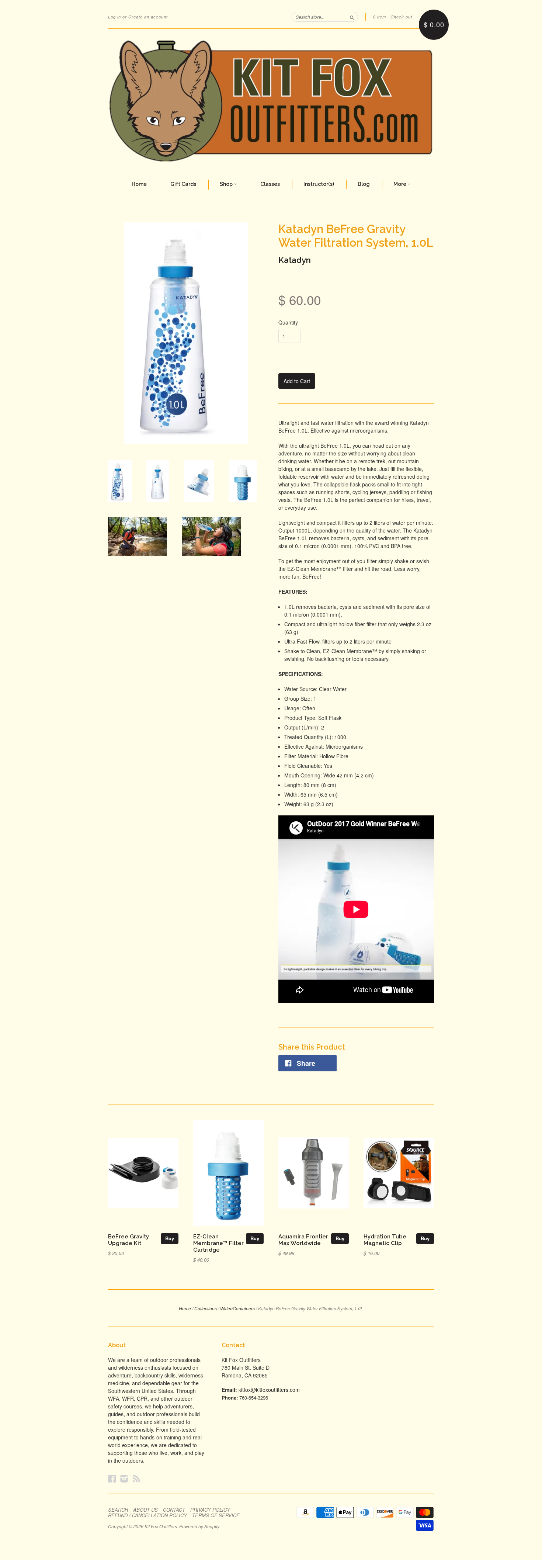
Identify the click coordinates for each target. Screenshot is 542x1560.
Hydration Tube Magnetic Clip (385, 1239)
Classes (270, 184)
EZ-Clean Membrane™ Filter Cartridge (218, 1243)
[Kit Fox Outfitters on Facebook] (112, 1478)
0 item (379, 17)
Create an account (148, 17)
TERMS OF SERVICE (216, 1515)
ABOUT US (145, 1509)
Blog (364, 184)
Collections (205, 1308)
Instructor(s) (318, 184)
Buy (169, 1238)
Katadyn (294, 260)
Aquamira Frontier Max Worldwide (303, 1239)
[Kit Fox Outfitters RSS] (136, 1478)
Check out (401, 17)
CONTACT (174, 1509)
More (400, 184)
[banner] (271, 100)
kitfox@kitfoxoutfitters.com (269, 1389)
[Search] (352, 16)
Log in (114, 17)
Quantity (288, 322)
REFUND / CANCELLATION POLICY (147, 1515)
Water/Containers (237, 1308)
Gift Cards (183, 184)
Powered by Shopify (199, 1526)
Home (139, 184)
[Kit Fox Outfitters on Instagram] (124, 1478)
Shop (227, 184)
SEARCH (118, 1509)
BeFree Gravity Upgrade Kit (128, 1239)
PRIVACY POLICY (210, 1509)
